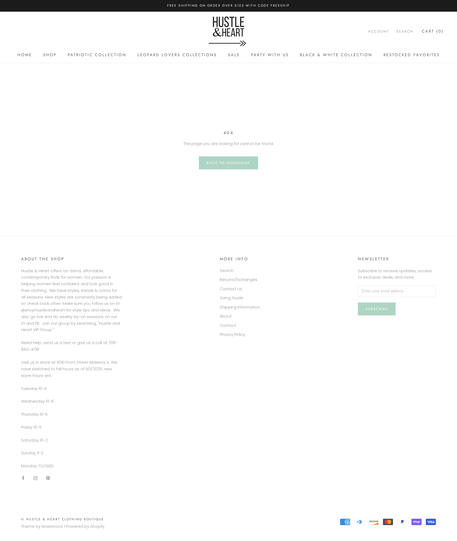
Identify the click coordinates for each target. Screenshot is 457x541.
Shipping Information (240, 307)
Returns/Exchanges (238, 279)
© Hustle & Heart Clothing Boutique (62, 519)
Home (24, 55)
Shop (50, 55)
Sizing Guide (231, 298)
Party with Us (270, 55)
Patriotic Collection (97, 55)
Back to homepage (228, 162)
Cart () (433, 31)
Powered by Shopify (85, 526)
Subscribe (376, 308)
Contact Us (231, 289)
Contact (228, 325)
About (226, 316)
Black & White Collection (336, 55)
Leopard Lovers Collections (177, 55)
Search (404, 31)
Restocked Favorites (411, 55)
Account (378, 31)
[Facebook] (23, 478)
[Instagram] (36, 478)
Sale (234, 55)
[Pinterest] (48, 478)
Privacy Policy (232, 334)
